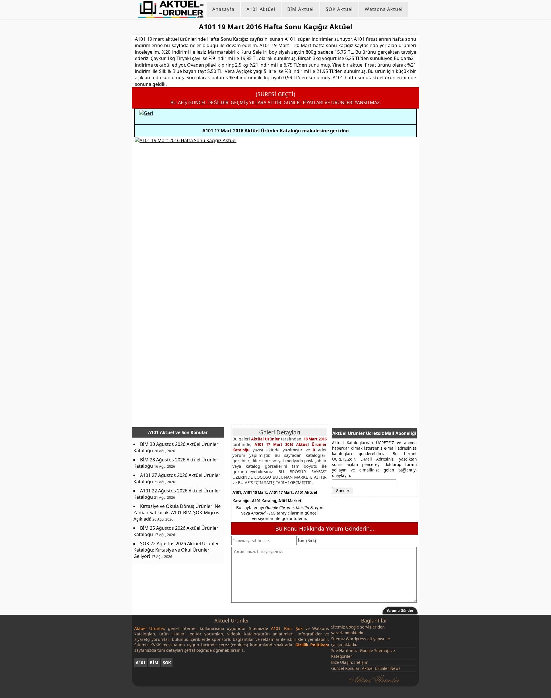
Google (352, 627)
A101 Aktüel (261, 9)
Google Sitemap (374, 650)
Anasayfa (223, 9)
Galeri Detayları (279, 432)
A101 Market (290, 500)
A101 (236, 492)
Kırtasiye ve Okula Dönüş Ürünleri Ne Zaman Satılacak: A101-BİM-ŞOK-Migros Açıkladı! (177, 512)
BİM (154, 662)
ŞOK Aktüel (339, 9)
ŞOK (167, 662)
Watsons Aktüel (384, 9)
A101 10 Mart (255, 492)
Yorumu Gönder (400, 610)
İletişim (361, 662)
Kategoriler (341, 656)
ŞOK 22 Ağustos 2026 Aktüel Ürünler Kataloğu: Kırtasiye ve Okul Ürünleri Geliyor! (176, 549)
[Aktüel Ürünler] (170, 9)
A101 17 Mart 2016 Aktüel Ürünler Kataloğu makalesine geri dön (275, 130)
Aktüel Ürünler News (381, 668)
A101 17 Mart (281, 492)
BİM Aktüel (300, 9)
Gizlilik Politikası (312, 644)
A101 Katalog (264, 500)
